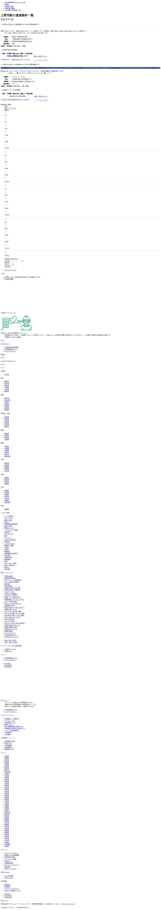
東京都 (6, 398)
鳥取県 (6, 469)
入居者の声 (8, 732)
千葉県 (6, 402)
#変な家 (7, 584)
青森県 (6, 381)
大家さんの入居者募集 (11, 855)
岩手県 (6, 383)
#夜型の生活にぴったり (12, 625)
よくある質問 (8, 876)
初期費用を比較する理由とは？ (14, 728)
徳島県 (6, 484)
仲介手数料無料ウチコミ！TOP (14, 2)
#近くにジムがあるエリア (13, 603)
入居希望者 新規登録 (11, 347)
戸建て (6, 547)
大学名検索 (8, 745)
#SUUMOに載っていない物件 (14, 615)
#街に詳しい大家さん (11, 595)
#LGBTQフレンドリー (11, 637)
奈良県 (6, 454)
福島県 (6, 391)
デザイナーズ (8, 534)
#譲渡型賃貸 (8, 631)
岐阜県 (6, 437)
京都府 (6, 450)
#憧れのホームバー (10, 629)
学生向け (7, 542)
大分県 (6, 498)
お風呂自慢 (8, 557)
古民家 (6, 549)
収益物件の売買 (9, 857)
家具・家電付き (9, 565)
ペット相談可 (8, 516)
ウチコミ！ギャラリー (11, 865)
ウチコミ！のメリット (8, 361)
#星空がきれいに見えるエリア (14, 607)
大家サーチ (8, 651)
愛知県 (6, 433)
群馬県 (6, 410)
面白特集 (7, 867)
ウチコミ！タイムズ (11, 853)
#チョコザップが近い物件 (13, 611)
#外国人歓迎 (8, 576)
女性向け (7, 532)
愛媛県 (6, 478)
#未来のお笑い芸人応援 (12, 588)
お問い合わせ (8, 878)
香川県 (6, 480)
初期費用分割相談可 (11, 524)
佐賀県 (6, 492)
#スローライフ (9, 592)
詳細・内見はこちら (40, 56)
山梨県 (6, 417)
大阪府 (6, 446)
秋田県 (6, 385)
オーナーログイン (10, 351)
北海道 (6, 374)
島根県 (6, 467)
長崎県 (6, 494)
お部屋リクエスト (10, 649)
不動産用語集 (8, 863)
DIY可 (6, 567)
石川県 (6, 421)
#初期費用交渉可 (10, 578)
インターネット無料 (11, 530)
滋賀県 (6, 452)
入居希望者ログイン (11, 349)
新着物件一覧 (8, 749)
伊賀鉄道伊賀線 (9, 8)
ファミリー (8, 538)
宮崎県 (6, 500)
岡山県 (6, 463)
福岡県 (6, 490)
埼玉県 (6, 404)
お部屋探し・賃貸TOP (11, 718)
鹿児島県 (7, 502)
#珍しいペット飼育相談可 (13, 580)
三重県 (6, 4)
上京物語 (7, 734)
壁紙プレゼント (9, 528)
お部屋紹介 (8, 747)
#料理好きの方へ (10, 605)
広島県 (6, 465)
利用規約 (7, 886)
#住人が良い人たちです (12, 617)
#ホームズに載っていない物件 (14, 613)
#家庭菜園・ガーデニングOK (14, 599)
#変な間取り (8, 586)
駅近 (5, 536)
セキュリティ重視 (10, 563)
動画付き (7, 551)
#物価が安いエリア (10, 609)
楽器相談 (7, 559)
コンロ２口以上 (9, 543)
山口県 (6, 471)
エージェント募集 (10, 859)
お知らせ (7, 861)
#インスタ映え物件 (10, 601)
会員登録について (10, 722)
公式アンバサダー (10, 869)
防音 (5, 561)
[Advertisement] (80, 296)
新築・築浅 (8, 520)
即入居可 (7, 555)
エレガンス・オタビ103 (17, 96)
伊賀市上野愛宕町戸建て (15, 56)
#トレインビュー (10, 633)
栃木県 (6, 408)
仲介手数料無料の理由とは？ (14, 726)
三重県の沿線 (8, 6)
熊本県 (6, 496)
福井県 (6, 426)
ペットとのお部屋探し (11, 730)
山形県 (6, 389)
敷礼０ (6, 522)
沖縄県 (6, 509)
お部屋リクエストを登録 (12, 337)
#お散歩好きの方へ (10, 635)
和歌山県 (7, 456)
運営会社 (7, 884)
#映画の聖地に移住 (10, 627)
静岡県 (6, 435)
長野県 (6, 419)
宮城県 (6, 387)
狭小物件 (7, 569)
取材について (8, 724)
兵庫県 (6, 448)
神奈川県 (7, 400)
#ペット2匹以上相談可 (11, 582)
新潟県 (6, 423)
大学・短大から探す (11, 642)
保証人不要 (8, 526)
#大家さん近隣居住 (10, 594)
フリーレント (8, 518)
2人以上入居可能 (10, 540)
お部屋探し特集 (9, 741)
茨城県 (6, 406)
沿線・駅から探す (10, 640)
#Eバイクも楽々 (9, 621)
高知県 (6, 482)
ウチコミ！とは (9, 720)
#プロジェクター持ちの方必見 (14, 623)
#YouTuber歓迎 (9, 619)
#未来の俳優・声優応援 (12, 590)
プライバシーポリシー (11, 888)
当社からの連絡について (12, 890)
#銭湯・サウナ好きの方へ (13, 597)
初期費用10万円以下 (11, 553)
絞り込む (7, 266)
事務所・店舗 (8, 545)
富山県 (6, 424)
